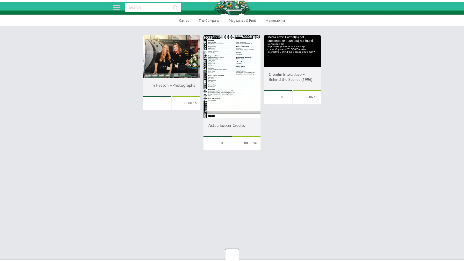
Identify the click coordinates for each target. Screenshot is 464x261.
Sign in (348, 8)
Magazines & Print (242, 20)
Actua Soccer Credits (226, 125)
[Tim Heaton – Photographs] (171, 37)
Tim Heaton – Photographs (171, 85)
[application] (292, 51)
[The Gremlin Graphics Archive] (232, 8)
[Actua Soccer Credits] (232, 37)
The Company (209, 20)
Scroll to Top (449, 245)
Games (184, 20)
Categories (116, 7)
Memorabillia (275, 20)
